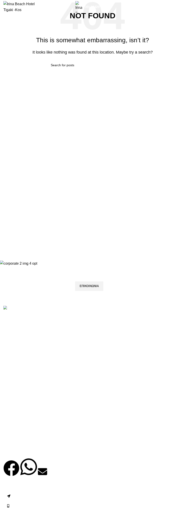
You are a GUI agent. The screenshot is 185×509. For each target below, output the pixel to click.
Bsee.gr (95, 487)
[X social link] (19, 332)
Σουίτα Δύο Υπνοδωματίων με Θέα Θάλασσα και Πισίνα (47, 450)
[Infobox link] (98, 6)
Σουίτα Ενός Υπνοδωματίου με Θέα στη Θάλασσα (42, 439)
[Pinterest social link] (30, 332)
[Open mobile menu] (180, 6)
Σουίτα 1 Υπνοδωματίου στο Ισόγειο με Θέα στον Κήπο (47, 398)
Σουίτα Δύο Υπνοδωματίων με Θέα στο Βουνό (39, 408)
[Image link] (14, 308)
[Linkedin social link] (41, 332)
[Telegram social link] (53, 332)
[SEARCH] (132, 65)
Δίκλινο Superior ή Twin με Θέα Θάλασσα (36, 388)
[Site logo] (23, 6)
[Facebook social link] (7, 332)
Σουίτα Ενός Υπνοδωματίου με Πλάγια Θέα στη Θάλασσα (49, 429)
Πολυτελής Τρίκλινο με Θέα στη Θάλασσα (36, 419)
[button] (11, 472)
